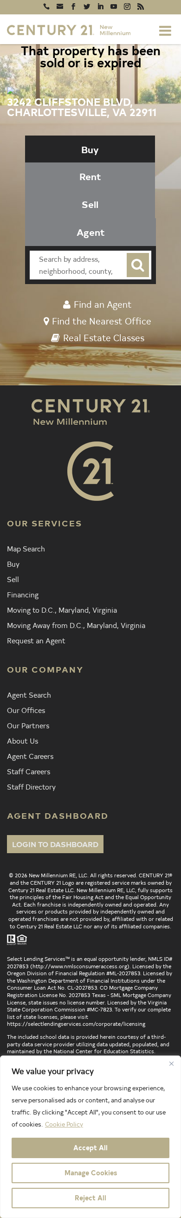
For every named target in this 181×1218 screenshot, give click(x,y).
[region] (90, 1137)
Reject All (90, 1197)
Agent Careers (30, 756)
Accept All (90, 1147)
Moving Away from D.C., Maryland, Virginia (76, 625)
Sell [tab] (90, 204)
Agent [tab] (91, 232)
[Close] (171, 1063)
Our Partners (28, 725)
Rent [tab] (90, 176)
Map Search (26, 548)
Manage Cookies (91, 1172)
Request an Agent (36, 640)
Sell (13, 579)
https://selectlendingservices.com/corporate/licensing (76, 1023)
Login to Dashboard (55, 844)
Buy (13, 563)
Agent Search (29, 694)
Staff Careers (28, 771)
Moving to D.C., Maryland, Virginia (62, 609)
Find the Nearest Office (101, 321)
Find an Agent (103, 304)
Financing (23, 594)
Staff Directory (31, 786)
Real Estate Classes (103, 337)
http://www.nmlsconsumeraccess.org (79, 966)
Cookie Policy (64, 1124)
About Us (22, 740)
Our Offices (26, 710)
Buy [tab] (90, 149)
